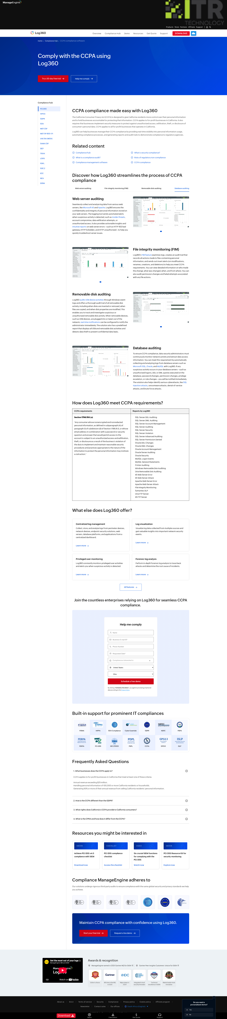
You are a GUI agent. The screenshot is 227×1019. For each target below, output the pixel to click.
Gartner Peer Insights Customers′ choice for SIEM (158, 966)
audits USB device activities (92, 300)
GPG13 (163, 746)
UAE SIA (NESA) (46, 139)
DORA (42, 183)
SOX (42, 124)
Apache (101, 207)
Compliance (113, 1002)
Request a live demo (123, 933)
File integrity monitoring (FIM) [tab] (116, 188)
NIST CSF (43, 129)
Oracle (150, 366)
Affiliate (191, 27)
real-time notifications (90, 322)
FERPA (81, 746)
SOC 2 (42, 168)
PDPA (180, 731)
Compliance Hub (113, 33)
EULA (71, 1002)
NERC (163, 731)
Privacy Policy (125, 690)
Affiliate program (163, 1002)
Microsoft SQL (139, 366)
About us (60, 1002)
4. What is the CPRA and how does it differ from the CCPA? (99, 819)
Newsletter (85, 1006)
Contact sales (100, 1006)
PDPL (42, 163)
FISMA (81, 731)
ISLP (179, 746)
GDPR (42, 119)
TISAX (42, 153)
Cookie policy (145, 1002)
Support (164, 33)
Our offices (115, 1006)
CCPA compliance (142, 162)
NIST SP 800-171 (46, 134)
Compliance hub (51, 41)
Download (181, 33)
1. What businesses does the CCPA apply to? (93, 771)
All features (129, 587)
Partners (183, 27)
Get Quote (152, 33)
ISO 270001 (114, 746)
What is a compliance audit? (88, 157)
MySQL (160, 366)
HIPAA (42, 114)
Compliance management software (91, 162)
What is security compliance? (147, 153)
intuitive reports (79, 227)
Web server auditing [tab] (83, 188)
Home (40, 41)
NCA (42, 178)
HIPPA (98, 731)
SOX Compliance (114, 731)
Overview (97, 33)
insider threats (118, 217)
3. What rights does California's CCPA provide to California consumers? (105, 810)
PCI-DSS (98, 746)
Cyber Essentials (131, 731)
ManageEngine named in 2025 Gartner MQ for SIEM (111, 966)
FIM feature (147, 255)
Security (100, 1002)
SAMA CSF (44, 144)
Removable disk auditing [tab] (151, 188)
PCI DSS (43, 109)
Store (177, 27)
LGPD (42, 158)
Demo (127, 33)
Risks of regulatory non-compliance (150, 157)
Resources (138, 33)
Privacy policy (129, 1002)
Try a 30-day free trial (51, 79)
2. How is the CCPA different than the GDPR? (93, 801)
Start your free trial (92, 933)
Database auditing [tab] (182, 188)
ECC (42, 173)
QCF (42, 148)
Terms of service (85, 1002)
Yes (190, 1009)
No (190, 1014)
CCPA (147, 746)
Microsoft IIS (88, 207)
